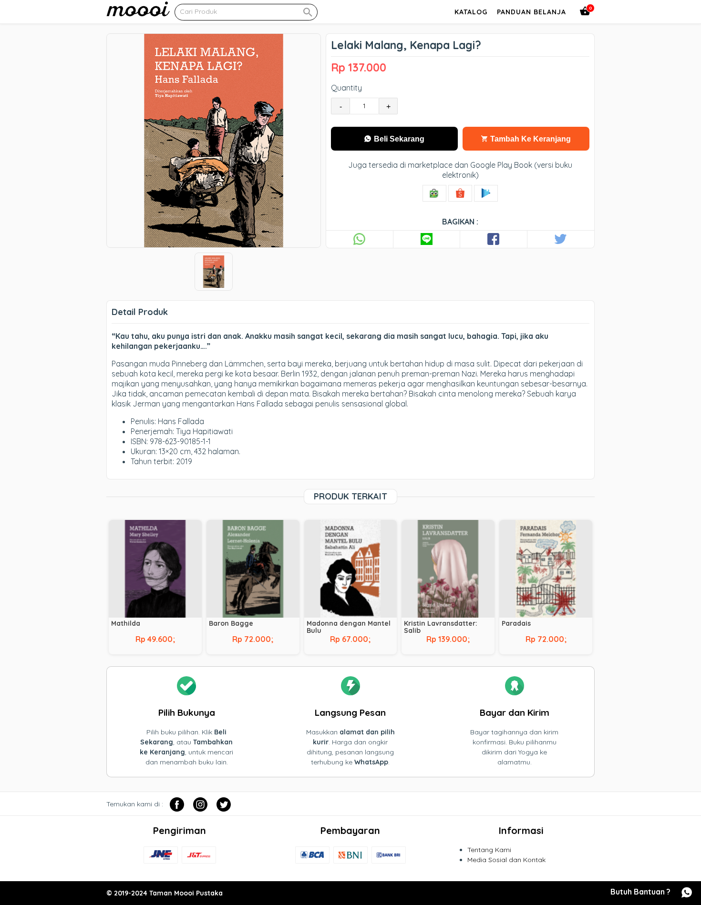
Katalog (470, 12)
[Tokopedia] (434, 193)
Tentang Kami (489, 849)
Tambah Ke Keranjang (529, 139)
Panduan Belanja (531, 12)
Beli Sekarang (398, 139)
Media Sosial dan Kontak (506, 859)
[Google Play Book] (486, 193)
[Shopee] (460, 193)
